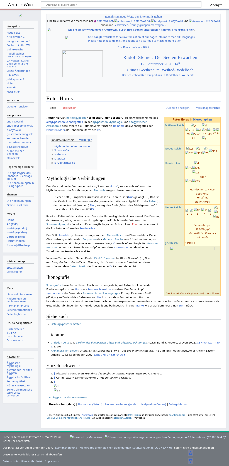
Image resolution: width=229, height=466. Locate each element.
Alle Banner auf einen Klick (133, 47)
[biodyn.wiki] (159, 21)
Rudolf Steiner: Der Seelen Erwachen (160, 57)
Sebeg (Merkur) (179, 404)
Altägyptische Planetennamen (68, 397)
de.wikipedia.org (177, 414)
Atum (107, 289)
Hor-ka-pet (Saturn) (90, 404)
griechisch (171, 243)
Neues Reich (173, 148)
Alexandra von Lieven (64, 350)
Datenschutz (10, 461)
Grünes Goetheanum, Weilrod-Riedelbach (160, 70)
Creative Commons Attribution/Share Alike (68, 417)
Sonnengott (120, 247)
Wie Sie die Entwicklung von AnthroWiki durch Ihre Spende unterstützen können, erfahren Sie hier (131, 29)
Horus (113, 186)
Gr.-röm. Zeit (173, 163)
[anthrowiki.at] (95, 21)
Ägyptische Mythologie (14, 364)
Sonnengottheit (16, 381)
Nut (130, 197)
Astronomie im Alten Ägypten (19, 371)
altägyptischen (55, 122)
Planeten (52, 130)
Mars (61, 130)
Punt (135, 224)
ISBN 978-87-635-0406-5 (109, 354)
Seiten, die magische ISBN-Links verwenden (19, 392)
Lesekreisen (121, 25)
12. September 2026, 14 (160, 64)
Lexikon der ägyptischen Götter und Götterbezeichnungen (111, 342)
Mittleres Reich (174, 125)
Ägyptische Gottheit (19, 377)
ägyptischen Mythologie (107, 122)
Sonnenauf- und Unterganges (101, 293)
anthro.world (142, 21)
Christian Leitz (60, 342)
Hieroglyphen (202, 119)
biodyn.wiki (176, 21)
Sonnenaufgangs (57, 224)
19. (96, 258)
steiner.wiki (213, 21)
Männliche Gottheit (18, 385)
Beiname (119, 125)
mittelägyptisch (76, 117)
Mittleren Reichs (113, 239)
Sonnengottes (74, 122)
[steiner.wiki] (197, 21)
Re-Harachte (87, 228)
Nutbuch (99, 190)
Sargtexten (90, 239)
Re (98, 130)
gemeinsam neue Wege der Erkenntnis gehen (133, 16)
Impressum (52, 461)
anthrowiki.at (105, 21)
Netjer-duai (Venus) (153, 404)
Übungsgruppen (140, 25)
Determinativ (78, 266)
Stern (182, 305)
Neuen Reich (115, 235)
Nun (92, 205)
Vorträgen (157, 25)
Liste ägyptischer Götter (66, 324)
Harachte (63, 235)
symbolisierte (54, 293)
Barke (140, 305)
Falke (152, 201)
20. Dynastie (107, 258)
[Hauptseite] (20, 14)
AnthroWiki (20, 4)
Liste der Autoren (123, 417)
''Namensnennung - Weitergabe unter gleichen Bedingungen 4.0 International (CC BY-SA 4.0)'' (113, 447)
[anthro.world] (123, 21)
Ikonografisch (55, 285)
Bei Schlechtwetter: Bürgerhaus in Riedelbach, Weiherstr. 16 (160, 75)
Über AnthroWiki (31, 461)
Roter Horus (133, 414)
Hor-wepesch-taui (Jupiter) (121, 404)
